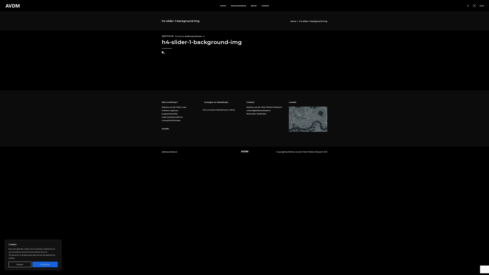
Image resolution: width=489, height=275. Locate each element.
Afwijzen (19, 264)
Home (293, 21)
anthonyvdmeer (193, 36)
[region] (33, 255)
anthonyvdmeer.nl (169, 151)
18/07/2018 (168, 36)
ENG (482, 5)
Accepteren (45, 264)
